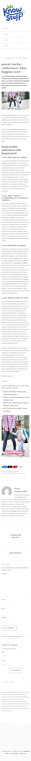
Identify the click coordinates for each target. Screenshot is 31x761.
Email (3, 608)
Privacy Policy (9, 710)
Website (4, 617)
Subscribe (15, 670)
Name (4, 599)
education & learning (21, 58)
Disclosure (23, 753)
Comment (5, 573)
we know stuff (15, 13)
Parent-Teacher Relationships (19, 473)
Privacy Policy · (15, 753)
